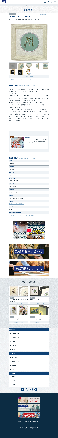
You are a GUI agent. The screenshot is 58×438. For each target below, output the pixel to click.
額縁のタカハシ (4, 5)
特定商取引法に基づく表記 (24, 422)
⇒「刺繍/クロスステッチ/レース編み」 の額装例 (21, 215)
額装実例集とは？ (44, 14)
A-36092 (11, 175)
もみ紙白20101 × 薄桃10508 (16, 204)
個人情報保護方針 (34, 422)
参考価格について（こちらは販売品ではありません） (20, 79)
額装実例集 (11, 5)
